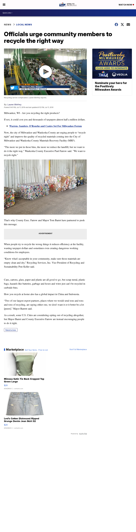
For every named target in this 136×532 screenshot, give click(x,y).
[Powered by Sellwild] (83, 434)
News (7, 24)
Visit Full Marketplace (78, 349)
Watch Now (126, 4)
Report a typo (10, 330)
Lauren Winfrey (14, 104)
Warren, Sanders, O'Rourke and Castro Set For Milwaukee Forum (45, 126)
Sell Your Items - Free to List (36, 350)
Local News (24, 24)
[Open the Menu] (4, 4)
